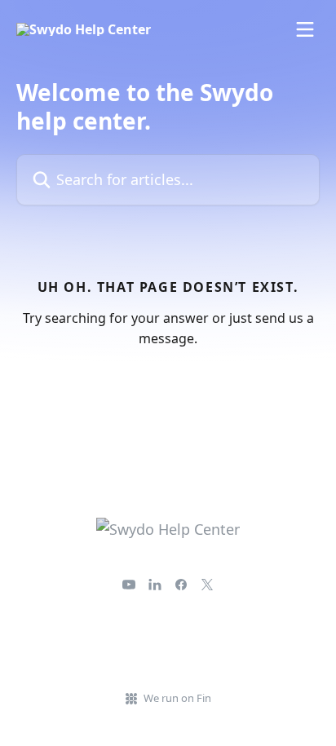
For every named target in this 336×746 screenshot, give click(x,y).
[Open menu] (305, 29)
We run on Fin (177, 698)
